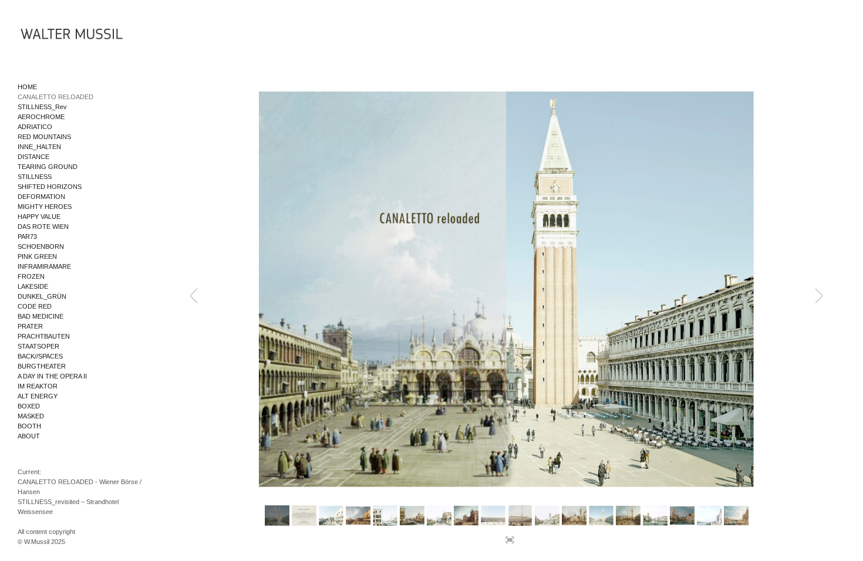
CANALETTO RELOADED (55, 96)
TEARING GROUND (47, 166)
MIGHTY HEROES (45, 206)
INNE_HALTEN (39, 146)
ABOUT (29, 436)
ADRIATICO (35, 126)
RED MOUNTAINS (44, 136)
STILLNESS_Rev (42, 106)
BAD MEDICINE (40, 316)
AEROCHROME (41, 116)
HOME (27, 86)
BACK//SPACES (40, 356)
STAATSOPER (38, 346)
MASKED (31, 416)
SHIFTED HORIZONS (50, 186)
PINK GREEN (37, 256)
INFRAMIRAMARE (44, 266)
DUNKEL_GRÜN (42, 296)
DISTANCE (33, 156)
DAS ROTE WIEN (43, 226)
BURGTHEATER (42, 366)
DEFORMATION (41, 196)
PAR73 (27, 236)
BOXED (29, 406)
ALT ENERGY (38, 396)
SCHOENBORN (41, 246)
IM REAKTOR (38, 386)
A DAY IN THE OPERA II (52, 376)
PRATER (30, 326)
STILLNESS (35, 176)
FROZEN (31, 276)
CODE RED (35, 306)
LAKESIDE (33, 286)
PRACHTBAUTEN (44, 336)
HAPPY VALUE (39, 216)
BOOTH (29, 426)
